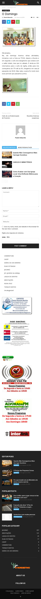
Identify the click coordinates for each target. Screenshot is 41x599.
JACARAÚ (5, 157)
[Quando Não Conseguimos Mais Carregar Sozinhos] (7, 155)
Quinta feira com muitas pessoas (24, 514)
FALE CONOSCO (14, 593)
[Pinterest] (13, 22)
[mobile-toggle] (3, 2)
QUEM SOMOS (19, 591)
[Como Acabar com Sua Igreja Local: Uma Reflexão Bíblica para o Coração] (7, 174)
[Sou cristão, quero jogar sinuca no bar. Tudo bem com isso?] (7, 498)
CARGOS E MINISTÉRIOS (22, 162)
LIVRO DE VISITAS (26, 593)
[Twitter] (9, 22)
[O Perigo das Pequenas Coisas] (7, 473)
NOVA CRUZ (8, 283)
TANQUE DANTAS (10, 287)
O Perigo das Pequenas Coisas (24, 470)
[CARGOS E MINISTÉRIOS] (7, 164)
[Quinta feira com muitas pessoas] (7, 517)
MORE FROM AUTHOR (25, 147)
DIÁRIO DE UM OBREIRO (12, 263)
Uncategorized (11, 7)
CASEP (6, 259)
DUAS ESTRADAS (9, 266)
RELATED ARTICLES (9, 147)
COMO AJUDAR (29, 591)
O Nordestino (10, 591)
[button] (38, 2)
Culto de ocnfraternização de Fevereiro (10, 117)
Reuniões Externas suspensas (33, 117)
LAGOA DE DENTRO (10, 277)
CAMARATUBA (9, 256)
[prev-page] (3, 181)
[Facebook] (4, 22)
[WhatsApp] (18, 22)
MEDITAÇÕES (8, 280)
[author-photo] (20, 135)
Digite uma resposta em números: (13, 233)
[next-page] (6, 181)
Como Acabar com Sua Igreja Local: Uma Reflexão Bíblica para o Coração (25, 174)
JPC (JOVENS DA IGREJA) (12, 273)
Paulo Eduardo (8, 17)
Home (3, 7)
